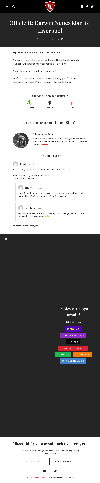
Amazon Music (74, 361)
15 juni (39, 188)
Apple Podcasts (74, 335)
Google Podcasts (74, 348)
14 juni (45, 39)
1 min (56, 39)
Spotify (64, 354)
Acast (74, 341)
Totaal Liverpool (40, 477)
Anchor (74, 329)
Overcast (83, 354)
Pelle (37, 39)
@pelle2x (44, 144)
